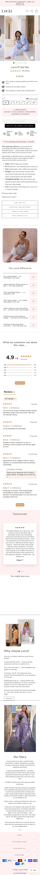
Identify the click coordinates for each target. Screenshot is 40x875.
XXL (34, 103)
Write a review (20, 383)
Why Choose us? (20, 216)
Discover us (19, 848)
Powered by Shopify (20, 873)
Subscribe (19, 855)
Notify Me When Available (20, 126)
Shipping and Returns (20, 207)
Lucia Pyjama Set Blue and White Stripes (16, 149)
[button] (20, 365)
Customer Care (19, 842)
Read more (9, 698)
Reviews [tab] (9, 391)
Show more (20, 505)
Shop (19, 835)
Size (20, 99)
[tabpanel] (20, 453)
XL (27, 103)
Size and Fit (20, 203)
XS (6, 103)
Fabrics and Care (20, 211)
